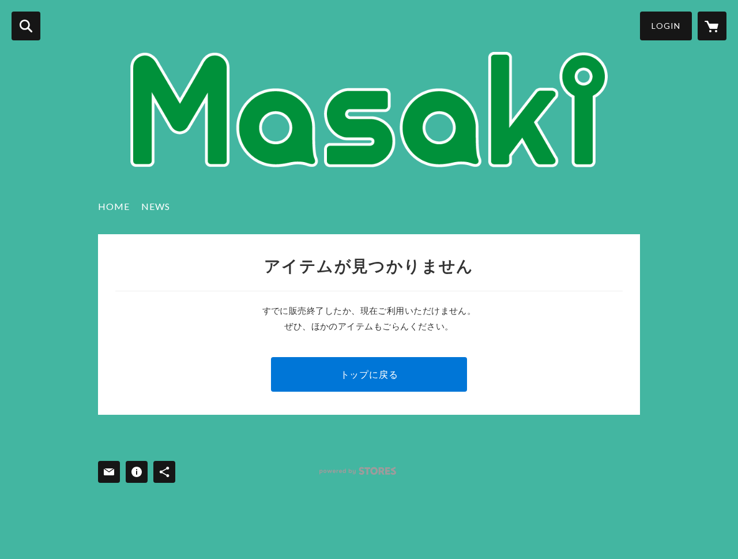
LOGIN (666, 26)
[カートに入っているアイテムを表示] (712, 26)
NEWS (155, 206)
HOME (114, 206)
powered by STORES (357, 471)
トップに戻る (369, 374)
